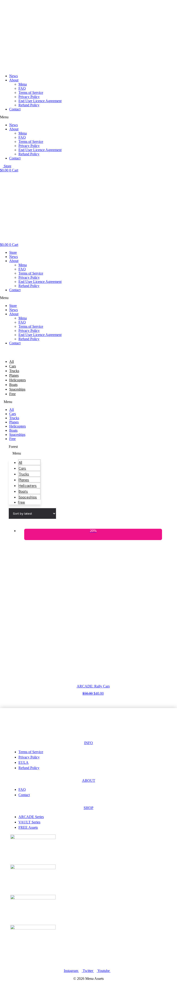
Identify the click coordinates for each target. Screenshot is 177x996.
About (13, 80)
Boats (13, 385)
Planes (14, 375)
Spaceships (17, 389)
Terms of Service (30, 93)
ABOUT (88, 780)
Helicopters (17, 380)
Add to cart (93, 698)
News (13, 76)
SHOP (88, 808)
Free (12, 394)
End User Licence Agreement (40, 101)
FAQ (22, 88)
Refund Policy (28, 105)
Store (13, 252)
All (11, 362)
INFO (88, 743)
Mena (22, 84)
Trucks (14, 371)
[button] (88, 117)
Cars (12, 366)
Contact (15, 109)
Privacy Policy (29, 97)
